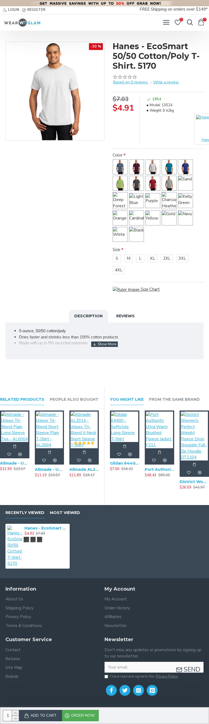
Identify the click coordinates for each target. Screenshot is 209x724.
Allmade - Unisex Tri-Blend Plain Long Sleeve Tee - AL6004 (14, 463)
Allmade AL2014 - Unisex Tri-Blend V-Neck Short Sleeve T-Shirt (84, 469)
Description (88, 316)
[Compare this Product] (20, 454)
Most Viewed (65, 512)
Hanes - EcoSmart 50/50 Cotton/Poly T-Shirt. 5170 (45, 528)
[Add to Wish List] (9, 454)
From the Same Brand (174, 399)
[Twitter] (124, 690)
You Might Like (127, 399)
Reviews (125, 316)
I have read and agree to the (144, 676)
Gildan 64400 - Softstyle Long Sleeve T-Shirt (124, 463)
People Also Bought (74, 399)
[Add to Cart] (14, 446)
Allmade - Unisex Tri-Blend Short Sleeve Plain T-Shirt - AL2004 (49, 469)
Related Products (22, 399)
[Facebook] (111, 690)
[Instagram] (138, 690)
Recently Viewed (24, 512)
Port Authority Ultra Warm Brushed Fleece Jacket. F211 (159, 469)
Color (117, 155)
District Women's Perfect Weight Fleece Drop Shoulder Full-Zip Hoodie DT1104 (194, 481)
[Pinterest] (152, 690)
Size (116, 249)
